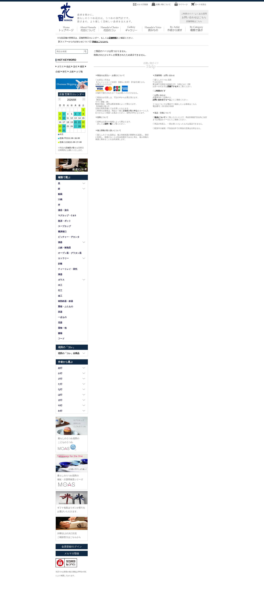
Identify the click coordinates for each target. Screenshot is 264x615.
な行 (60, 389)
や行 (60, 405)
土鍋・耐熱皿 (64, 247)
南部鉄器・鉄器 (65, 301)
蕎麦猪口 (62, 231)
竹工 (60, 290)
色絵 (68, 66)
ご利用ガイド (187, 14)
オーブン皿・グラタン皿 (70, 253)
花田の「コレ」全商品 (68, 353)
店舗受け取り (70, 148)
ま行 (60, 400)
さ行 (60, 378)
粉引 (64, 71)
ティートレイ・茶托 (67, 269)
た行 (60, 384)
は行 (60, 394)
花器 (60, 322)
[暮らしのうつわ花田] (66, 20)
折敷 (60, 263)
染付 (75, 66)
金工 (60, 296)
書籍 (60, 333)
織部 (82, 66)
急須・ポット (64, 221)
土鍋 (71, 71)
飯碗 (60, 194)
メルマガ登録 (71, 553)
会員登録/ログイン (72, 546)
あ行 (60, 368)
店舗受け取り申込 (130, 111)
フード (61, 338)
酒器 (60, 242)
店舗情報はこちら (194, 21)
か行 (60, 373)
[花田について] (88, 31)
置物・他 (62, 328)
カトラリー (63, 258)
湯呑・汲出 (63, 210)
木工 (60, 285)
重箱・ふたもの (65, 306)
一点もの (62, 317)
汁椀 (60, 199)
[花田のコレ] (110, 31)
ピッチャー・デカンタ (68, 237)
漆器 (60, 274)
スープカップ (64, 226)
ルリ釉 (79, 71)
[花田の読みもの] (153, 31)
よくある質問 (201, 14)
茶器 (60, 312)
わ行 (60, 410)
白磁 (58, 71)
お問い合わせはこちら (194, 17)
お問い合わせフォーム (162, 100)
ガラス (60, 66)
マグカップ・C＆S (67, 215)
